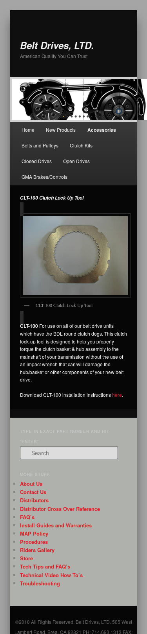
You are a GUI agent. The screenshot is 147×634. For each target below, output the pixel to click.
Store (26, 558)
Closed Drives (37, 161)
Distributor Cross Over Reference (60, 508)
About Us (31, 483)
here (116, 394)
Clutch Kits (81, 145)
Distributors (34, 500)
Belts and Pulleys (40, 145)
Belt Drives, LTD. (57, 45)
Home (28, 129)
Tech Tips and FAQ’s (45, 566)
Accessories (101, 129)
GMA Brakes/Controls (44, 176)
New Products (61, 129)
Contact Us (33, 492)
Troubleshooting (40, 583)
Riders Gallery (37, 550)
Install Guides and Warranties (56, 525)
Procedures (34, 541)
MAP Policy (34, 533)
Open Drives (76, 161)
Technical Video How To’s (51, 575)
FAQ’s (27, 517)
